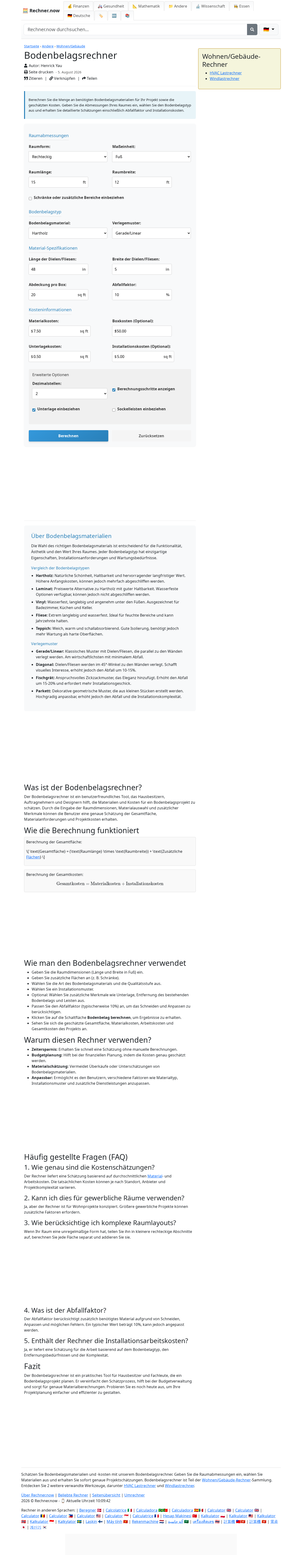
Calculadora (146, 1510)
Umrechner (134, 1495)
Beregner (87, 1510)
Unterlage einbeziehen (58, 409)
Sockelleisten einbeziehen (141, 409)
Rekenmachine (145, 1521)
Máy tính (114, 1521)
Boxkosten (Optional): (133, 321)
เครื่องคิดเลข (203, 1521)
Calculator (216, 1510)
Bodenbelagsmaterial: (50, 223)
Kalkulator (210, 1515)
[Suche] (252, 29)
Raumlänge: (40, 172)
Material (154, 1176)
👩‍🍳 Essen (242, 6)
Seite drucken (40, 72)
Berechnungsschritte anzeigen (146, 388)
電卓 (274, 1521)
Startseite (31, 46)
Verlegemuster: (126, 223)
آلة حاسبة (175, 1521)
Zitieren (35, 78)
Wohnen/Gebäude (70, 46)
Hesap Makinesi (177, 1515)
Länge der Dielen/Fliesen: (52, 259)
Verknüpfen (64, 78)
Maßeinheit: (123, 146)
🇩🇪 (78, 15)
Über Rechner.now (37, 1495)
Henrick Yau (51, 65)
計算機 (229, 1521)
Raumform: (39, 146)
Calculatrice (143, 1515)
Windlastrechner (224, 78)
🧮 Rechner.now (41, 10)
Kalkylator (67, 1521)
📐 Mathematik (146, 6)
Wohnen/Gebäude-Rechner (226, 1480)
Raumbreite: (124, 172)
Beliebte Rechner (73, 1495)
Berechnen (68, 435)
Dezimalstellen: (47, 383)
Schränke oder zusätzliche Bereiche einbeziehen (79, 197)
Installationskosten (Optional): (141, 346)
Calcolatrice (116, 1510)
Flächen (33, 857)
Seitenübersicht (106, 1495)
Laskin (91, 1521)
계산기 (35, 1527)
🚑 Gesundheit (111, 6)
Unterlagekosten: (45, 346)
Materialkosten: (44, 321)
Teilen (91, 78)
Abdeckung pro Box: (48, 284)
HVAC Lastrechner (226, 73)
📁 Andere (177, 6)
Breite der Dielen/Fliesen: (136, 259)
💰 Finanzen (78, 6)
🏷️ (101, 15)
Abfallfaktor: (124, 284)
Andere (48, 46)
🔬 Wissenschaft (210, 6)
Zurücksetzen (151, 435)
